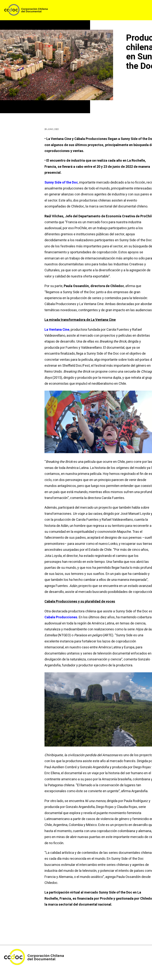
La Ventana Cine (56, 329)
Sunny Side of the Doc (61, 182)
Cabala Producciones (60, 617)
